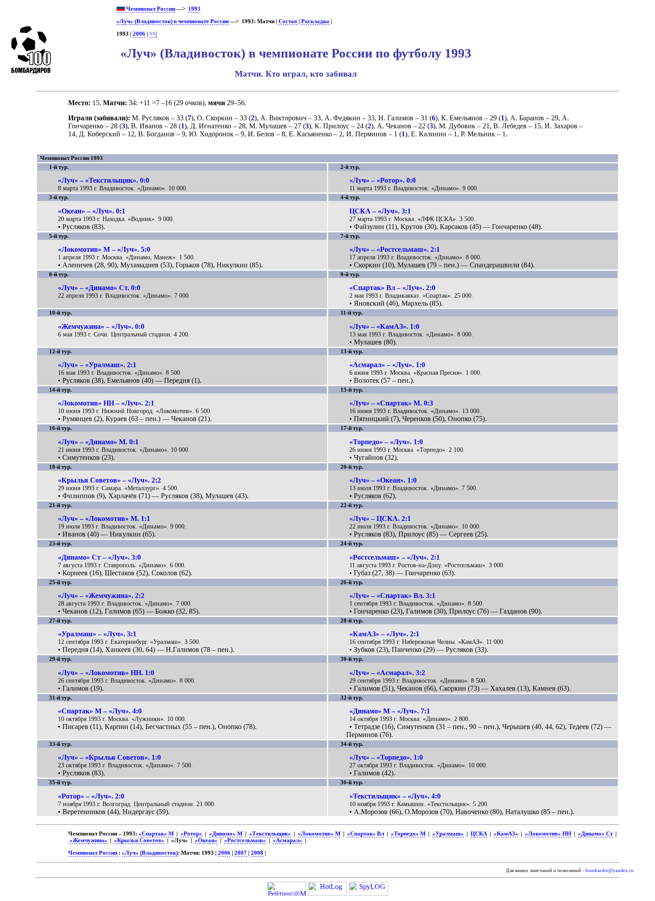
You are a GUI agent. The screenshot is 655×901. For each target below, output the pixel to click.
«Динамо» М (225, 834)
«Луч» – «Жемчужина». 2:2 (101, 595)
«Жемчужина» (88, 840)
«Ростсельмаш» (245, 840)
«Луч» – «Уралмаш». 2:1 (97, 365)
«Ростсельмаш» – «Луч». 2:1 (394, 557)
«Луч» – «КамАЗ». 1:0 (384, 326)
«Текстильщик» (270, 834)
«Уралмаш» (448, 834)
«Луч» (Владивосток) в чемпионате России (172, 21)
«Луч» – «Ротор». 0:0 (382, 180)
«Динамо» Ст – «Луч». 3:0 (99, 557)
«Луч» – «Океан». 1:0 (383, 480)
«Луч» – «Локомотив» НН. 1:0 (106, 672)
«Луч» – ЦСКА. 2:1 (380, 518)
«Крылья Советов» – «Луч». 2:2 (109, 480)
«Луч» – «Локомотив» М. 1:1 (104, 518)
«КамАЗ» (506, 834)
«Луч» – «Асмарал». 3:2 (387, 672)
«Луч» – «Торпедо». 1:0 (386, 757)
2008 (257, 853)
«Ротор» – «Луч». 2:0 (91, 796)
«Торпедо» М (408, 834)
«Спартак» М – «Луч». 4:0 (100, 711)
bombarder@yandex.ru (609, 870)
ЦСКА (479, 834)
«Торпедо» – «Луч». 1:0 (386, 442)
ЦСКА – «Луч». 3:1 (380, 211)
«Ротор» (191, 834)
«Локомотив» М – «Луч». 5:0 (104, 249)
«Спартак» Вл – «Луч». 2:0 (392, 287)
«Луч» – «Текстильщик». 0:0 (103, 180)
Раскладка (315, 21)
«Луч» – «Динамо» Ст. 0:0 (99, 287)
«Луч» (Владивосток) (150, 853)
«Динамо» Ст (595, 834)
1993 (194, 9)
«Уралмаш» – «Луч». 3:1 (97, 634)
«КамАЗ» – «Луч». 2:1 (384, 634)
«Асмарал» (287, 840)
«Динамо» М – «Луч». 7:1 (389, 711)
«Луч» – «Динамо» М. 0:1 (98, 442)
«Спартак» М (156, 834)
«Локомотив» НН (548, 834)
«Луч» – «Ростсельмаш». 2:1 (394, 249)
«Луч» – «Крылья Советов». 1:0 (109, 757)
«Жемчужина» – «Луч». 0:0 (101, 326)
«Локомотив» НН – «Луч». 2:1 (106, 403)
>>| (153, 34)
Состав (287, 21)
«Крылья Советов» (139, 840)
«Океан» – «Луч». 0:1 (91, 211)
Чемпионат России (150, 9)
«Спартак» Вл (365, 834)
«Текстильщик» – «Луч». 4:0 (395, 796)
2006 (139, 34)
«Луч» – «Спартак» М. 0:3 (391, 403)
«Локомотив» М (319, 834)
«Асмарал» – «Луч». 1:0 (387, 365)
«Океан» (206, 840)
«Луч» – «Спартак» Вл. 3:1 (392, 595)
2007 (240, 853)
